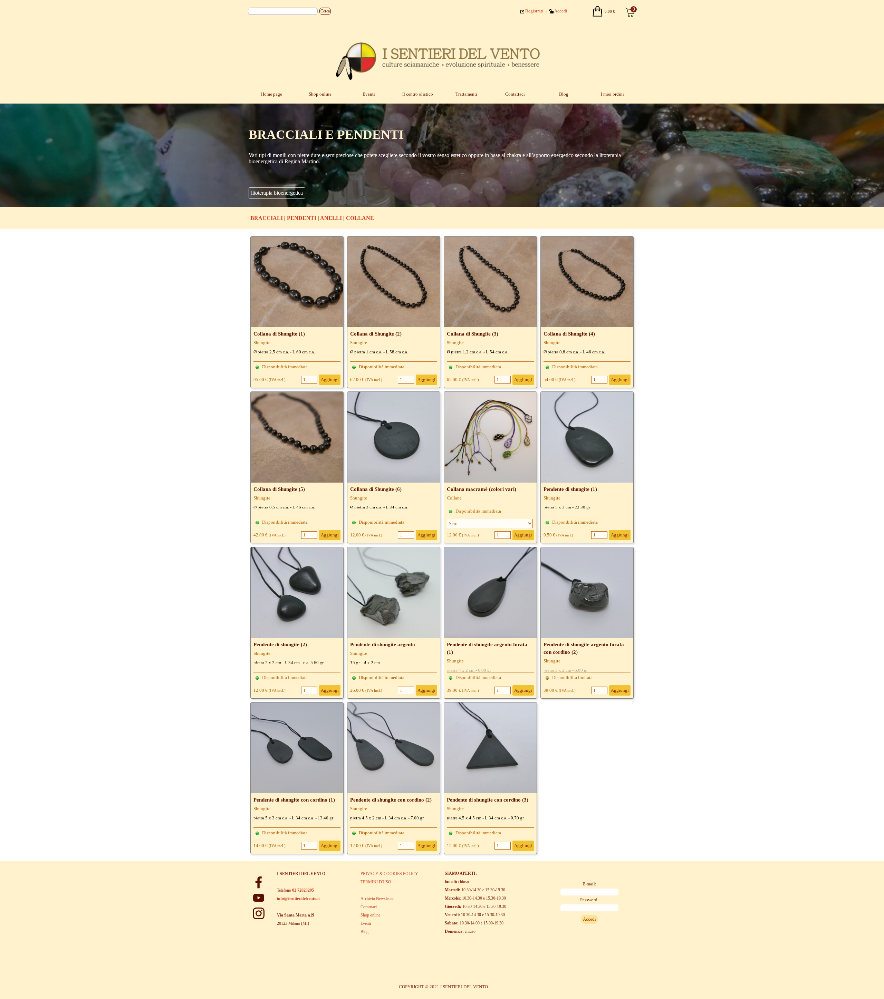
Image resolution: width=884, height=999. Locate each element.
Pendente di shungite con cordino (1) (294, 800)
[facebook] (259, 882)
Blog (563, 94)
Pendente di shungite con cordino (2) (391, 800)
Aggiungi (330, 379)
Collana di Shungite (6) (376, 489)
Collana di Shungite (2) (376, 334)
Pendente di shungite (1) (570, 489)
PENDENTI (301, 218)
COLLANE (360, 218)
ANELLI (331, 218)
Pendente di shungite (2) (280, 644)
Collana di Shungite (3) (472, 334)
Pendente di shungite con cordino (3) (487, 800)
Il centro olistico (417, 94)
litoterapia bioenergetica (277, 193)
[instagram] (259, 913)
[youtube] (259, 898)
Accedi (560, 10)
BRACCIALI (266, 218)
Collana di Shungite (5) (279, 489)
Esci (577, 10)
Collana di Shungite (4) (569, 334)
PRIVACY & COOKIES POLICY (389, 873)
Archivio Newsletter (377, 898)
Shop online (320, 94)
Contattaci (515, 94)
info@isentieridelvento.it (298, 898)
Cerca (325, 11)
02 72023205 (303, 890)
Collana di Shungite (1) (279, 334)
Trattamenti (466, 94)
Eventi (369, 94)
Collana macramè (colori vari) (481, 489)
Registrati (534, 10)
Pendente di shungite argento (382, 644)
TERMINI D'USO (376, 882)
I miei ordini (612, 94)
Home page (271, 94)
